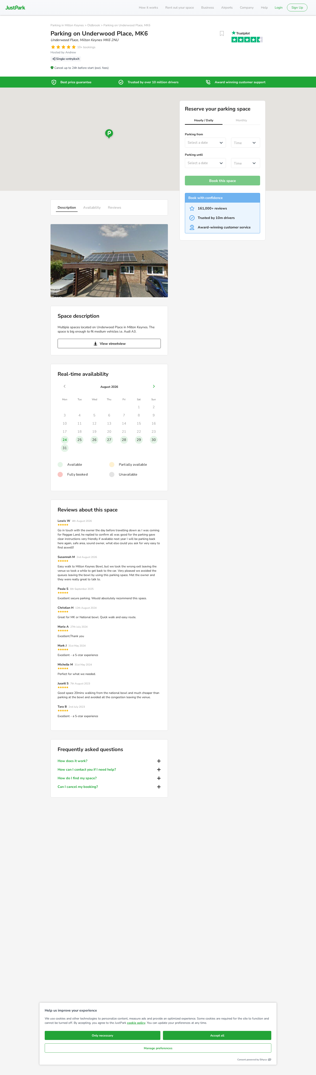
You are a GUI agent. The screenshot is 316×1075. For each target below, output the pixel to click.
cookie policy (136, 1023)
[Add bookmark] (221, 33)
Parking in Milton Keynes (67, 25)
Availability (92, 207)
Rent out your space (179, 7)
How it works (148, 7)
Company (247, 7)
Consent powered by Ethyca (252, 1059)
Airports (227, 7)
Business (207, 7)
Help (264, 7)
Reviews (114, 207)
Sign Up (297, 7)
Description (67, 207)
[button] (203, 121)
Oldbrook (93, 25)
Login (279, 7)
